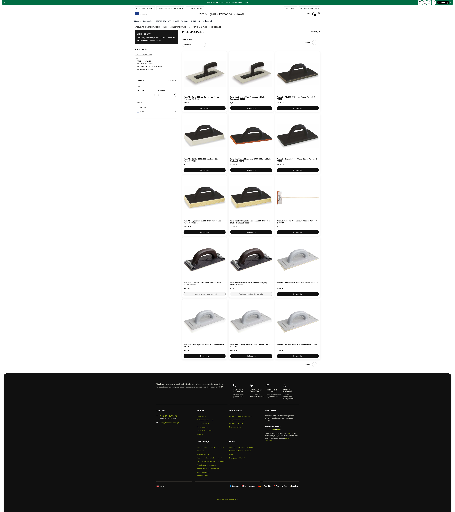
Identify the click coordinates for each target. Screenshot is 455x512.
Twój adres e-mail (272, 426)
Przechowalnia (235, 427)
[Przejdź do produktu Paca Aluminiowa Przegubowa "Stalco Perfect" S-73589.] (298, 198)
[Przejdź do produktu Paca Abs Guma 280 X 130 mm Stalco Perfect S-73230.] (298, 136)
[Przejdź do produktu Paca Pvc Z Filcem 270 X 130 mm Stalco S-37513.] (298, 260)
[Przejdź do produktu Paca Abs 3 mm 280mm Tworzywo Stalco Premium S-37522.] (205, 74)
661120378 (291, 8)
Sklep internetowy (226, 499)
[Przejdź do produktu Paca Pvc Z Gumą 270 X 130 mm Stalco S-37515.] (298, 322)
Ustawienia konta (236, 423)
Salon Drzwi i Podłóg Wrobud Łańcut (211, 461)
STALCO (143, 111)
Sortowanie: (187, 39)
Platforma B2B (202, 476)
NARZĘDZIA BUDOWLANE (178, 27)
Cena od (140, 90)
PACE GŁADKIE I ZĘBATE (145, 64)
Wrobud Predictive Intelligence (241, 447)
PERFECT (143, 107)
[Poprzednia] (4, 2)
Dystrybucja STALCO (237, 458)
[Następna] (450, 2)
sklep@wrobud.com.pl (311, 8)
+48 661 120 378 (168, 415)
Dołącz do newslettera (276, 429)
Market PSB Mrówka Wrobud (240, 451)
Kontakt (200, 434)
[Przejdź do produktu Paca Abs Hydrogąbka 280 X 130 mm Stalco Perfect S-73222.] (205, 198)
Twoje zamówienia (236, 420)
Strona (307, 42)
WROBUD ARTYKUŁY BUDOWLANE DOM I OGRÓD (151, 27)
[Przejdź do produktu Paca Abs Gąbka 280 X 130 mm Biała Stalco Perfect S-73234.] (205, 136)
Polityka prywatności (205, 420)
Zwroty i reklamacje (204, 430)
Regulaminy (201, 416)
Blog (231, 454)
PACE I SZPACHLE (194, 27)
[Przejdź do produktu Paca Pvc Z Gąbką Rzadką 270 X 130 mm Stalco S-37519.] (251, 322)
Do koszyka (204, 108)
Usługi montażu (203, 472)
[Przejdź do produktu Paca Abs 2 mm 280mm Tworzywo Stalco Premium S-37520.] (251, 74)
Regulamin (290, 433)
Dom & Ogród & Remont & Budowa (221, 14)
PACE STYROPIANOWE (145, 69)
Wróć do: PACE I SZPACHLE (143, 55)
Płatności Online (203, 423)
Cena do (161, 90)
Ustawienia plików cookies (239, 416)
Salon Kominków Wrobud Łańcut (209, 458)
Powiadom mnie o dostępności (205, 294)
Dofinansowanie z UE (205, 454)
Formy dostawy (203, 427)
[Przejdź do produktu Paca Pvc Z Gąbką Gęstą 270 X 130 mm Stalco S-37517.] (205, 322)
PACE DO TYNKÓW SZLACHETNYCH (149, 67)
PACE (205, 27)
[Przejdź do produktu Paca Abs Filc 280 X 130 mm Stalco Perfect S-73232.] (298, 74)
